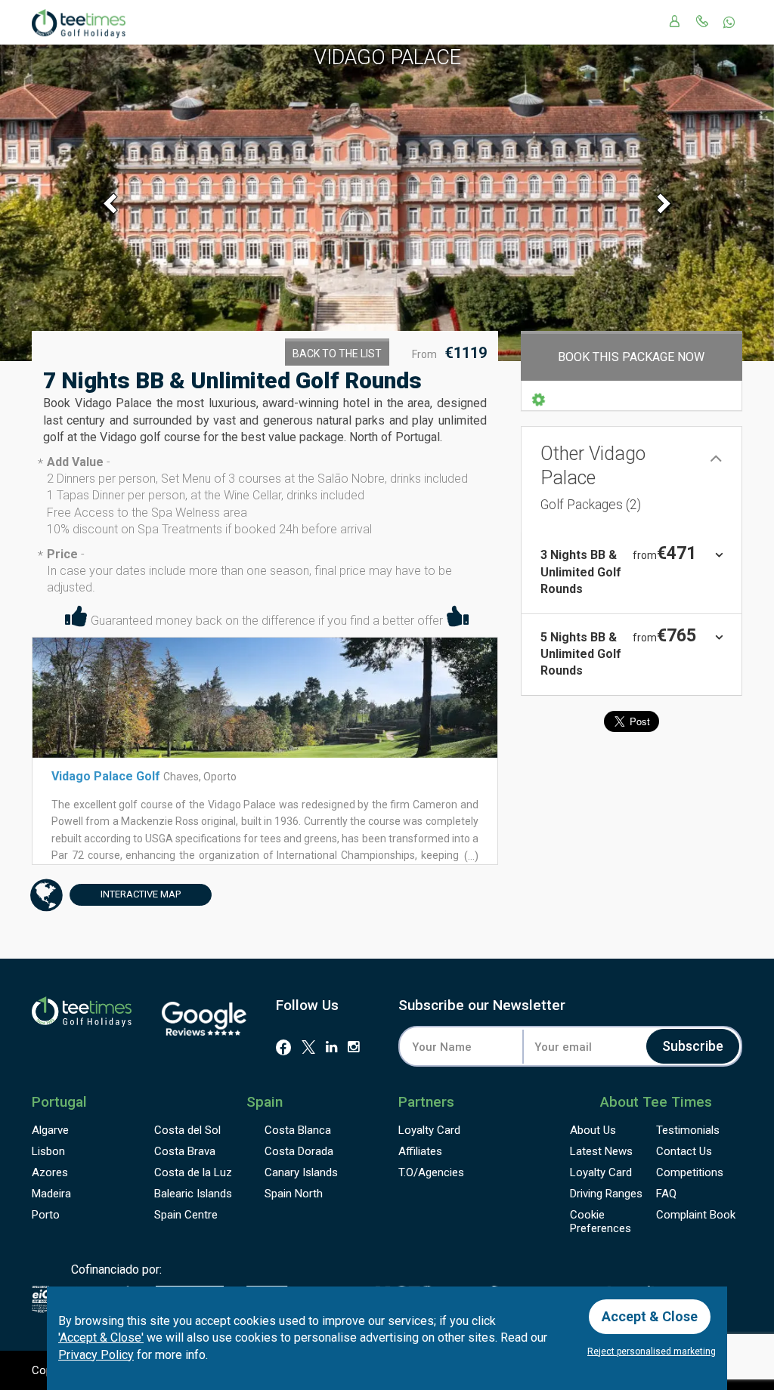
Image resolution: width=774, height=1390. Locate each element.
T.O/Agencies (431, 1172)
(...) (470, 856)
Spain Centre (186, 1215)
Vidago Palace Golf (105, 776)
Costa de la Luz (193, 1172)
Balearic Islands (193, 1193)
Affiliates (420, 1151)
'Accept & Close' (101, 1337)
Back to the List (337, 354)
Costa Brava (184, 1151)
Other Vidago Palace (593, 477)
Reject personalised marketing (651, 1351)
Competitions (689, 1172)
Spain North (294, 1193)
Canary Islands (301, 1172)
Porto (46, 1215)
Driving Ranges (606, 1193)
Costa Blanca (298, 1130)
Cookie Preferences (600, 1221)
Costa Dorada (299, 1151)
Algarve (50, 1130)
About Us (593, 1130)
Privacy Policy (96, 1355)
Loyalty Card (429, 1130)
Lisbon (48, 1151)
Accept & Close (650, 1316)
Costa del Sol (187, 1130)
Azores (50, 1172)
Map (141, 894)
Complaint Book (695, 1215)
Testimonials (688, 1130)
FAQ (666, 1193)
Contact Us (684, 1151)
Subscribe (692, 1046)
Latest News (601, 1151)
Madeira (51, 1193)
